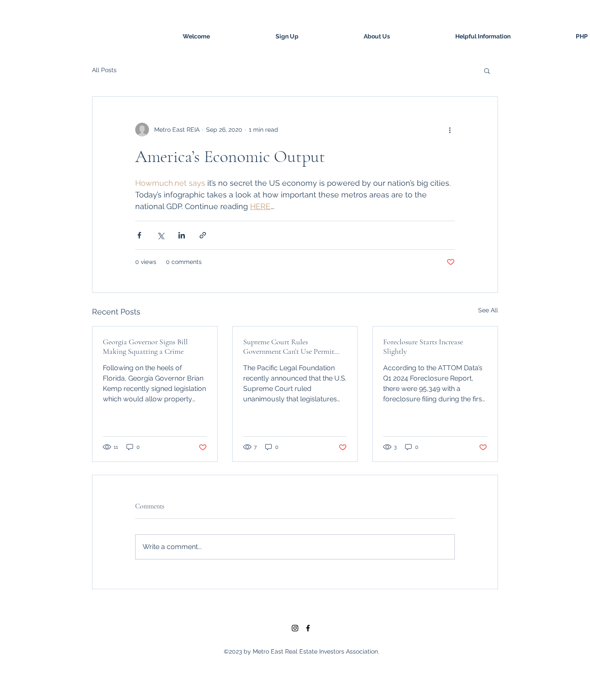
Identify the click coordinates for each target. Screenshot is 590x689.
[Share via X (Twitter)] (160, 235)
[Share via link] (203, 235)
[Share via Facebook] (139, 235)
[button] (487, 70)
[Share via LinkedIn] (182, 235)
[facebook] (308, 628)
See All (488, 310)
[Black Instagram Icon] (295, 628)
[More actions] (449, 129)
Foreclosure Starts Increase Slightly (423, 346)
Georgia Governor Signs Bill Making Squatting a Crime (145, 346)
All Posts (104, 70)
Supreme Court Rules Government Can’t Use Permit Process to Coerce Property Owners (288, 346)
